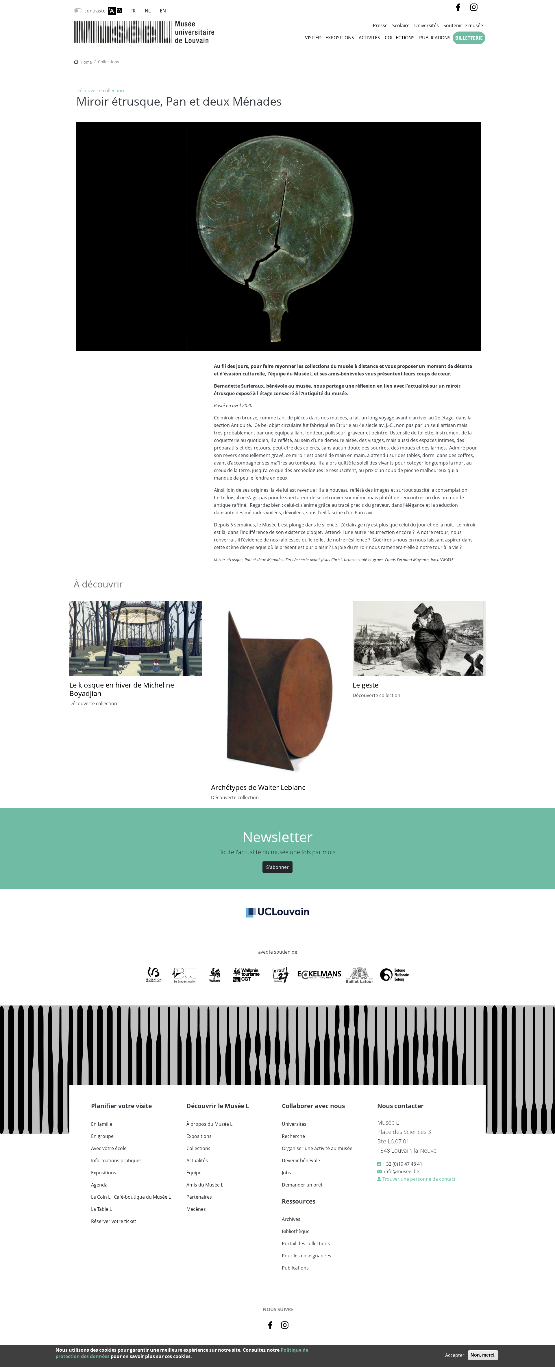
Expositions (339, 37)
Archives (291, 1219)
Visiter (313, 37)
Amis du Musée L (204, 1185)
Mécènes (196, 1209)
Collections (400, 37)
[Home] (144, 32)
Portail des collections (306, 1243)
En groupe (102, 1136)
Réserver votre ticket (113, 1221)
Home (86, 62)
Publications (434, 37)
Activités (369, 37)
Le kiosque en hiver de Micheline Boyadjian (121, 689)
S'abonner (277, 867)
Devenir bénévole (301, 1160)
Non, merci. (483, 1355)
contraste (95, 11)
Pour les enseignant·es (306, 1255)
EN (163, 11)
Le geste (365, 685)
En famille (101, 1124)
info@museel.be (401, 1171)
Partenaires (199, 1197)
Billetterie (469, 38)
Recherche (293, 1136)
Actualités (197, 1160)
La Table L (101, 1209)
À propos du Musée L (209, 1124)
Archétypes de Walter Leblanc (258, 787)
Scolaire (401, 25)
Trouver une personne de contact (418, 1179)
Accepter (455, 1355)
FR (133, 11)
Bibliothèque (296, 1231)
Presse (380, 25)
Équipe (193, 1172)
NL (148, 11)
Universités (426, 25)
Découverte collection (100, 90)
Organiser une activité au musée (317, 1148)
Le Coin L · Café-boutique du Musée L (131, 1197)
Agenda (99, 1185)
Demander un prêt (302, 1185)
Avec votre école (109, 1148)
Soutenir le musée (463, 25)
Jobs (286, 1172)
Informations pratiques (116, 1160)
